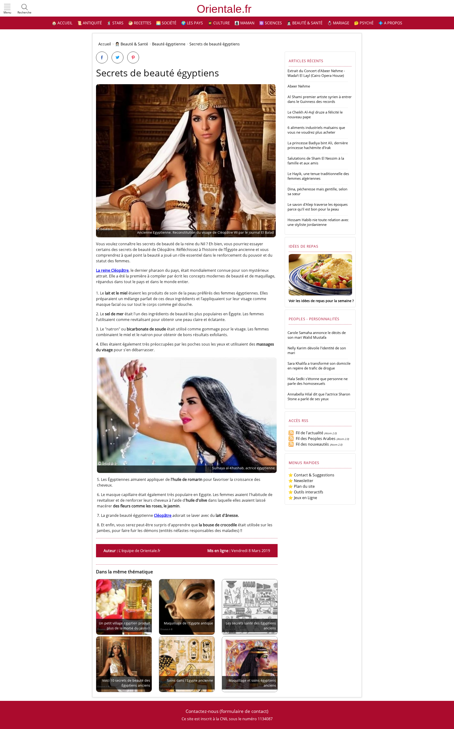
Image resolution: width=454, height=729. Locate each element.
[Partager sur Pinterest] (133, 57)
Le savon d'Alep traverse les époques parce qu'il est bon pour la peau (318, 206)
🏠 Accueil (62, 23)
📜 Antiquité (89, 23)
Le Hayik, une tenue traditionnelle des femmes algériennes (318, 176)
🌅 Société (166, 23)
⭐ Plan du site (301, 486)
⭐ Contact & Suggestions (311, 475)
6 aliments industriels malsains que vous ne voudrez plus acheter (316, 130)
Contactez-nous (202, 711)
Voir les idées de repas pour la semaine (320, 301)
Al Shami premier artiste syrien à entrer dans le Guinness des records (320, 99)
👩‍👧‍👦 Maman (244, 23)
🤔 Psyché (364, 23)
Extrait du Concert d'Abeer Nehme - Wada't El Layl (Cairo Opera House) (316, 73)
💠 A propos (390, 23)
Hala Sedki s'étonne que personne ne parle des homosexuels (318, 381)
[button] (7, 9)
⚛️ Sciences (270, 23)
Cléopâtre (162, 515)
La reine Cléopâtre (112, 270)
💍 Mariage (338, 23)
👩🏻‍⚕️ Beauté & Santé (305, 23)
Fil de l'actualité (308, 432)
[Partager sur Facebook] (102, 57)
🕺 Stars (115, 23)
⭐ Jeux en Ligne (302, 497)
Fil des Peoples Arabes (315, 438)
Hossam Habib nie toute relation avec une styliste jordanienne (318, 222)
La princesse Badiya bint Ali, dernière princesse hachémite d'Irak (318, 145)
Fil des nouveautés (311, 444)
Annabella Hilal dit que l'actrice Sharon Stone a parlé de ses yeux (319, 396)
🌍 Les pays (192, 23)
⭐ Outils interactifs (305, 492)
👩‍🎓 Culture (219, 23)
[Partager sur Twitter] (117, 57)
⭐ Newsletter (300, 480)
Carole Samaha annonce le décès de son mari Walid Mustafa (317, 335)
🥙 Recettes (139, 23)
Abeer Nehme (299, 86)
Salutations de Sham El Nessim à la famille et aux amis (316, 160)
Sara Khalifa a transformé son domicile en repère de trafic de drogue (319, 365)
